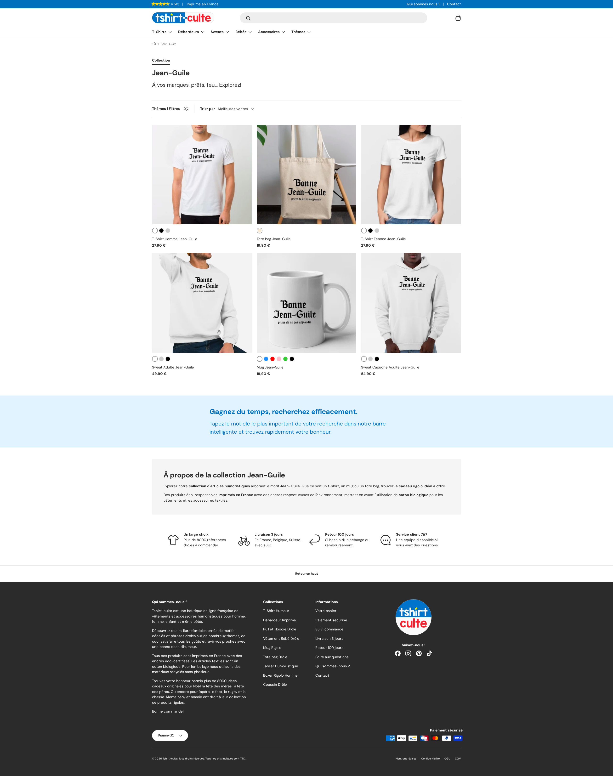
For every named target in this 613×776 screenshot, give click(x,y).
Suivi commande (329, 629)
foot (218, 691)
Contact (454, 4)
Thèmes (298, 31)
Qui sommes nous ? (423, 4)
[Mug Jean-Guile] (307, 303)
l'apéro (204, 691)
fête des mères (219, 686)
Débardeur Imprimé (279, 620)
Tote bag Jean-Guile (274, 239)
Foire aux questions (332, 657)
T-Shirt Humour (276, 610)
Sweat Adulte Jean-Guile (173, 367)
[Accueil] (154, 44)
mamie (196, 697)
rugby (232, 691)
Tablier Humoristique (280, 666)
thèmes (233, 636)
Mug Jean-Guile (270, 367)
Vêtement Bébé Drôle (281, 638)
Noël (197, 686)
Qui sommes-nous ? (332, 666)
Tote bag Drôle (275, 657)
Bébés (240, 31)
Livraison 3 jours (329, 638)
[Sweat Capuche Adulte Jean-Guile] (411, 303)
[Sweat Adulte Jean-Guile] (202, 303)
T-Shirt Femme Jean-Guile (383, 239)
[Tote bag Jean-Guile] (307, 175)
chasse (158, 697)
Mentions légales (406, 758)
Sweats (217, 31)
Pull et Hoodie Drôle (279, 629)
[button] (458, 17)
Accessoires (269, 31)
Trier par (207, 108)
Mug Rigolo (272, 647)
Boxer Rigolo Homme (280, 675)
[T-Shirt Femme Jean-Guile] (411, 175)
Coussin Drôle (275, 684)
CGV (458, 758)
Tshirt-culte (170, 758)
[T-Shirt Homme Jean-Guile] (202, 175)
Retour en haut (306, 574)
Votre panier (325, 610)
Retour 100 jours (329, 647)
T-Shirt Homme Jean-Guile (174, 239)
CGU (447, 758)
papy (181, 697)
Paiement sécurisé (331, 620)
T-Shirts (159, 31)
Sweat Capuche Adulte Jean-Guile (390, 367)
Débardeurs (188, 31)
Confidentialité (430, 758)
